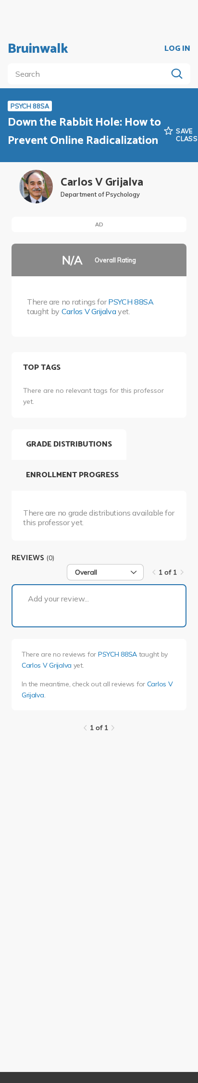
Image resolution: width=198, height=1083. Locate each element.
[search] (89, 73)
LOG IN (177, 49)
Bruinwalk (38, 48)
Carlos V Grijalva (89, 311)
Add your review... (58, 598)
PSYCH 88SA (131, 301)
